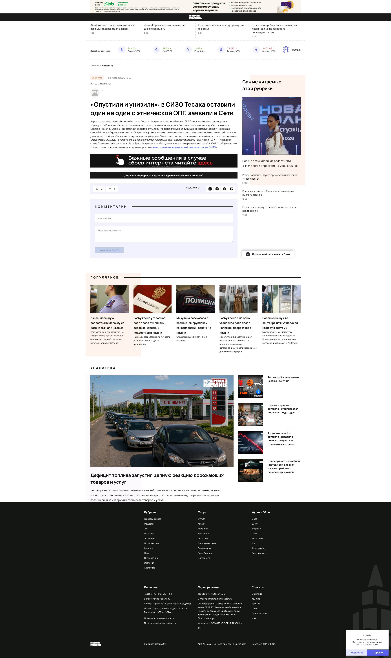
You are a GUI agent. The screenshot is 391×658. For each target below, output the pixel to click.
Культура (148, 548)
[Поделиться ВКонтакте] (209, 189)
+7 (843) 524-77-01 (217, 593)
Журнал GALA (261, 512)
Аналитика (103, 368)
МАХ (254, 618)
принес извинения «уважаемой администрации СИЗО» (183, 147)
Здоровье (256, 528)
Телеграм (256, 603)
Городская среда (152, 518)
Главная (94, 65)
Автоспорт (203, 538)
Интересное (204, 557)
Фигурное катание (207, 543)
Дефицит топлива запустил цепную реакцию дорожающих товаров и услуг (157, 478)
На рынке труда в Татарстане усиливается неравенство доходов (283, 408)
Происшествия (151, 543)
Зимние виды (204, 548)
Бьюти (255, 523)
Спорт (202, 512)
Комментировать (109, 250)
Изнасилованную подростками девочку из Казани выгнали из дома (107, 323)
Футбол (201, 518)
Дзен (254, 608)
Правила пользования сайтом (159, 618)
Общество (107, 65)
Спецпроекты (258, 553)
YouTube (256, 598)
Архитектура (258, 548)
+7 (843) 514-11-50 (163, 593)
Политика (149, 533)
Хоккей (201, 523)
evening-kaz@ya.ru (160, 598)
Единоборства (205, 553)
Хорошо (378, 652)
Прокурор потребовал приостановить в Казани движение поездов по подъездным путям (274, 28)
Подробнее (356, 652)
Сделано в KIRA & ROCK (263, 643)
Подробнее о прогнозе (100, 51)
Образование (151, 557)
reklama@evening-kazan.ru (218, 598)
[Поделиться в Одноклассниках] (217, 189)
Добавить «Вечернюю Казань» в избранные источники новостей (163, 175)
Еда (253, 543)
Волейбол (203, 528)
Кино (254, 533)
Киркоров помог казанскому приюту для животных (221, 26)
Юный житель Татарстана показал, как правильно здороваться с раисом (112, 26)
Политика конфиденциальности (160, 623)
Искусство (257, 538)
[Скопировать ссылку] (231, 189)
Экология (149, 562)
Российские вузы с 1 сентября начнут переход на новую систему (280, 323)
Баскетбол (203, 533)
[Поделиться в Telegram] (224, 189)
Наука (147, 553)
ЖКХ (146, 528)
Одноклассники (260, 613)
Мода (254, 518)
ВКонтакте (257, 593)
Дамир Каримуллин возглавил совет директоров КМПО (165, 26)
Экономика (149, 538)
